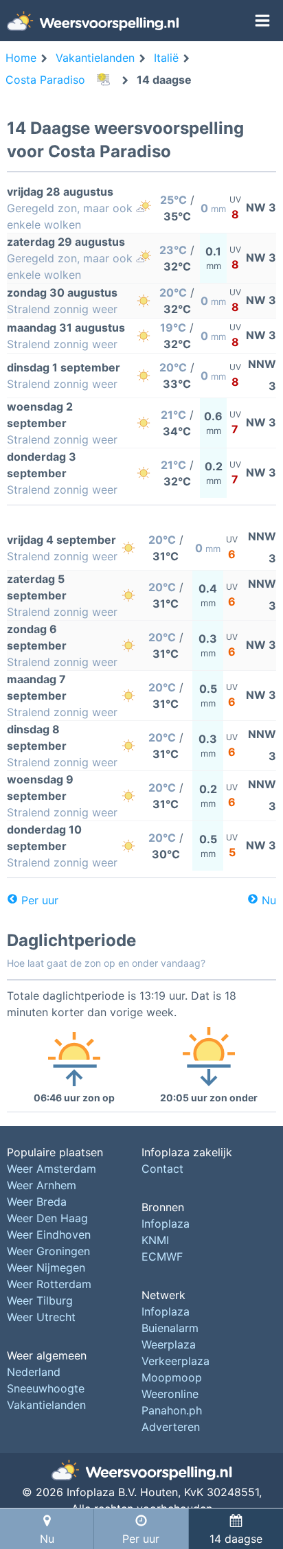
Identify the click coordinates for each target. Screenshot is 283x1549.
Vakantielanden (46, 1405)
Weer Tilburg (40, 1300)
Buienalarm (170, 1328)
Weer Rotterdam (49, 1284)
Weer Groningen (48, 1251)
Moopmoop (172, 1377)
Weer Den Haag (47, 1218)
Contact (162, 1168)
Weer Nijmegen (46, 1267)
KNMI (155, 1240)
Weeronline (170, 1394)
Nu (269, 900)
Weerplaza (169, 1344)
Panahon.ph (172, 1410)
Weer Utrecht (41, 1317)
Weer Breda (37, 1201)
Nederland (33, 1372)
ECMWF (162, 1256)
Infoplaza (166, 1223)
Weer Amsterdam (51, 1168)
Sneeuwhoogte (45, 1388)
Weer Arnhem (41, 1185)
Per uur (39, 900)
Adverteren (171, 1427)
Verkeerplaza (176, 1361)
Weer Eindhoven (49, 1234)
